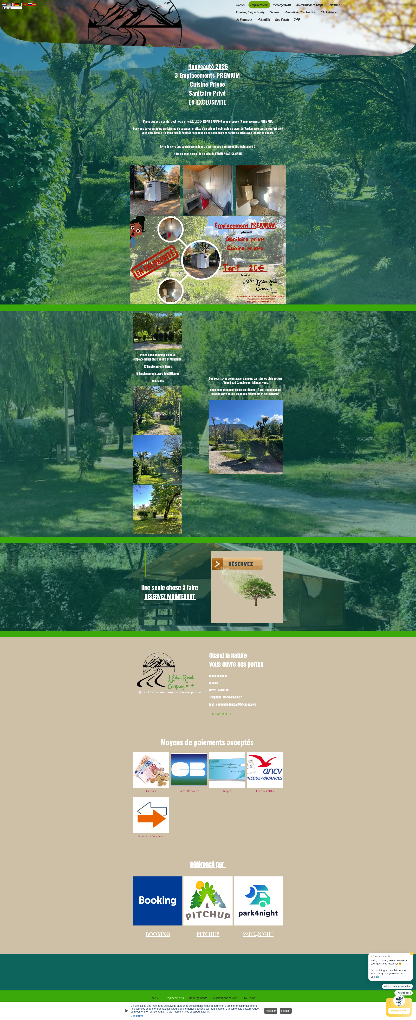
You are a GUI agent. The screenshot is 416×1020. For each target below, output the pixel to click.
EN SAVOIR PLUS (221, 714)
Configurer (137, 1015)
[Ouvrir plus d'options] (262, 998)
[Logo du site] (208, 19)
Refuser (285, 1010)
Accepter (271, 1010)
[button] (4, 4)
